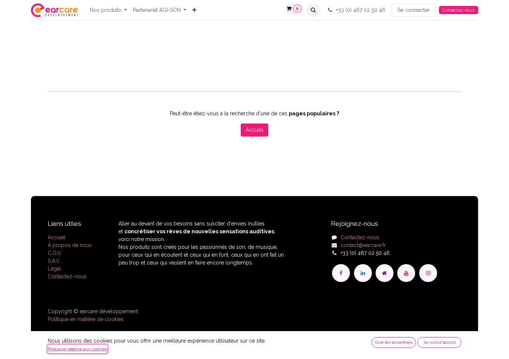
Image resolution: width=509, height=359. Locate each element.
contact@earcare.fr (363, 245)
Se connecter (414, 10)
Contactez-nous (458, 10)
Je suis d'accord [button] (439, 342)
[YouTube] (406, 273)
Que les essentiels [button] (393, 342)
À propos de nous (70, 245)
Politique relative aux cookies (77, 349)
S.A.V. (54, 261)
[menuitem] (108, 10)
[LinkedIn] (363, 273)
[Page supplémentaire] (384, 273)
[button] (313, 10)
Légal (54, 269)
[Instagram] (428, 273)
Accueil (254, 130)
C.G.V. (55, 253)
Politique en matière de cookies (86, 319)
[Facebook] (341, 273)
